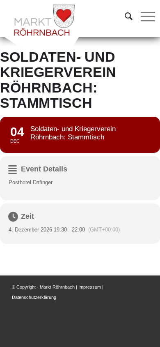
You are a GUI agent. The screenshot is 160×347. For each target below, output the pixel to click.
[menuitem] (125, 16)
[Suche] (125, 16)
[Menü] (144, 16)
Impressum (89, 287)
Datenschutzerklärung (34, 297)
